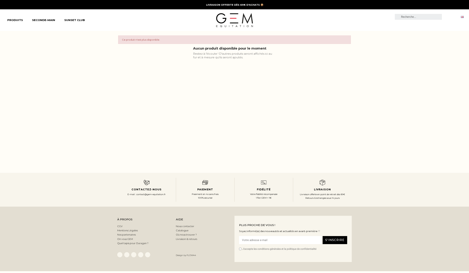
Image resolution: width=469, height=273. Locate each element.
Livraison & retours (186, 239)
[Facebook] (119, 254)
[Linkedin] (126, 254)
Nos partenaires (126, 234)
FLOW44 (191, 255)
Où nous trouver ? (186, 234)
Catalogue (182, 230)
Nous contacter (185, 226)
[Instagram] (140, 254)
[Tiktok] (133, 254)
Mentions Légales (127, 230)
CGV (120, 226)
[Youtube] (147, 254)
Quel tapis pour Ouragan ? (132, 243)
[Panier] (454, 16)
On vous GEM (125, 239)
